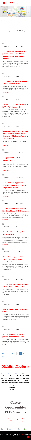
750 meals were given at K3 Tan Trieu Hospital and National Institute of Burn (13, 259)
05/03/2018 (7, 329)
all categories (8, 30)
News (14, 39)
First (3, 353)
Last (3, 356)
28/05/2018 (7, 46)
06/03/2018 (7, 304)
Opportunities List (14, 420)
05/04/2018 (7, 251)
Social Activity (21, 30)
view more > (5, 69)
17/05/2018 (7, 76)
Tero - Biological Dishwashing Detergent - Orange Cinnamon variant (12, 382)
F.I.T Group (22, 434)
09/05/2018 (7, 152)
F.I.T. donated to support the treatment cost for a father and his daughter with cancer (14, 185)
